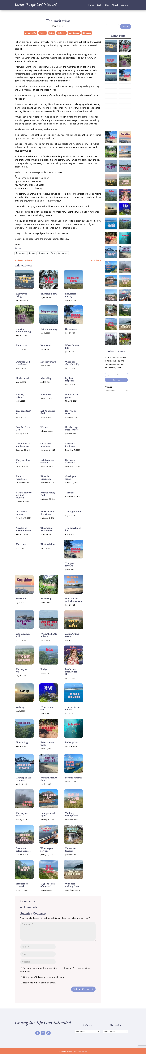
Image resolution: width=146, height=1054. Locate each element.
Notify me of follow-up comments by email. (44, 977)
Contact (125, 5)
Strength (87, 33)
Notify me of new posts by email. (39, 982)
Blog (107, 5)
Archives (108, 387)
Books (99, 5)
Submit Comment (83, 989)
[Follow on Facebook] (37, 1033)
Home (91, 5)
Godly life (61, 33)
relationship (74, 33)
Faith (51, 33)
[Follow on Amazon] (48, 1033)
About (115, 5)
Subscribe (116, 380)
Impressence (82, 1051)
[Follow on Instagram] (43, 1033)
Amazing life (30, 33)
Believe (43, 33)
